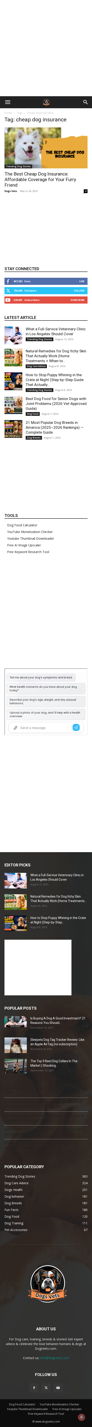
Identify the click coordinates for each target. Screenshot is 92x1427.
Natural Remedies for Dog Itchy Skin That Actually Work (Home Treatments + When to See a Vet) (43, 1104)
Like (81, 281)
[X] (46, 1388)
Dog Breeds (34, 437)
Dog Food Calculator (22, 525)
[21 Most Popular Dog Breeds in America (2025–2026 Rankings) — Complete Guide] (13, 429)
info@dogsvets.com (54, 1358)
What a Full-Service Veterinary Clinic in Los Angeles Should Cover (45, 1090)
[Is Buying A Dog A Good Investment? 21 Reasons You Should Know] (15, 1021)
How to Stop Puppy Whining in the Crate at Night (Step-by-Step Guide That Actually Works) (45, 1118)
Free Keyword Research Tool (28, 552)
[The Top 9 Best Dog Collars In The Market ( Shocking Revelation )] (15, 1066)
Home (8, 113)
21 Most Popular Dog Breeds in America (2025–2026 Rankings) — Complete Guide (55, 427)
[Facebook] (33, 1388)
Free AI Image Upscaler (24, 545)
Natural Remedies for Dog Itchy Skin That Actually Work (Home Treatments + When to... (56, 356)
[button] (7, 102)
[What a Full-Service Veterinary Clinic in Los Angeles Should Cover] (13, 335)
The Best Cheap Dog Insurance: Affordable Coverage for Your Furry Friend (40, 179)
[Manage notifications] (81, 1417)
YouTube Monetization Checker (30, 532)
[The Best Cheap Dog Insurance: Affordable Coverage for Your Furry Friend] (46, 147)
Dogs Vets (10, 191)
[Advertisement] (46, 48)
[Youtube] (58, 1388)
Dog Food (32, 413)
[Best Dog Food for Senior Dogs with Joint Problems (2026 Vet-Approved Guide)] (13, 405)
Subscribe (77, 300)
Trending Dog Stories (18, 166)
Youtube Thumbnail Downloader (30, 538)
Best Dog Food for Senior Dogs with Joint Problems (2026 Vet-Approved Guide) (56, 403)
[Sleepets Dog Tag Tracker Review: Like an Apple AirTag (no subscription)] (15, 1045)
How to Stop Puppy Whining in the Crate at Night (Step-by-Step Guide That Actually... (55, 380)
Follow (79, 290)
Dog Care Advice (36, 366)
